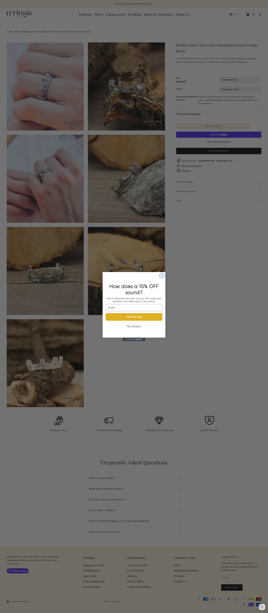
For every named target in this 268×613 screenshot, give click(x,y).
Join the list (134, 317)
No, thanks (134, 326)
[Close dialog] (161, 275)
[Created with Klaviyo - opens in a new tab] (134, 339)
